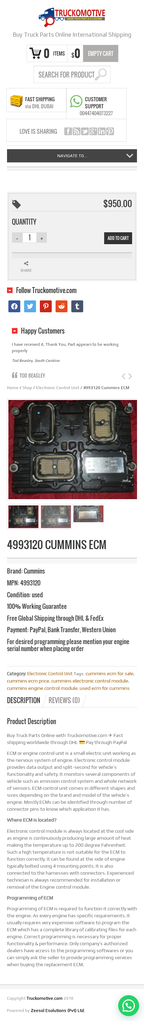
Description (23, 700)
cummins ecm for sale (110, 673)
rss (76, 131)
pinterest (110, 131)
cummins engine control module (42, 688)
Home (13, 387)
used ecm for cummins (105, 688)
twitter (85, 131)
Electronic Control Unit (57, 387)
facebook (68, 131)
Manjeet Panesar (37, 369)
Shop (27, 387)
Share (26, 270)
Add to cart (118, 238)
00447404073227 (96, 113)
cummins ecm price (28, 681)
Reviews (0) (64, 700)
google (93, 131)
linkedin (102, 131)
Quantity (24, 221)
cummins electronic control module (89, 681)
